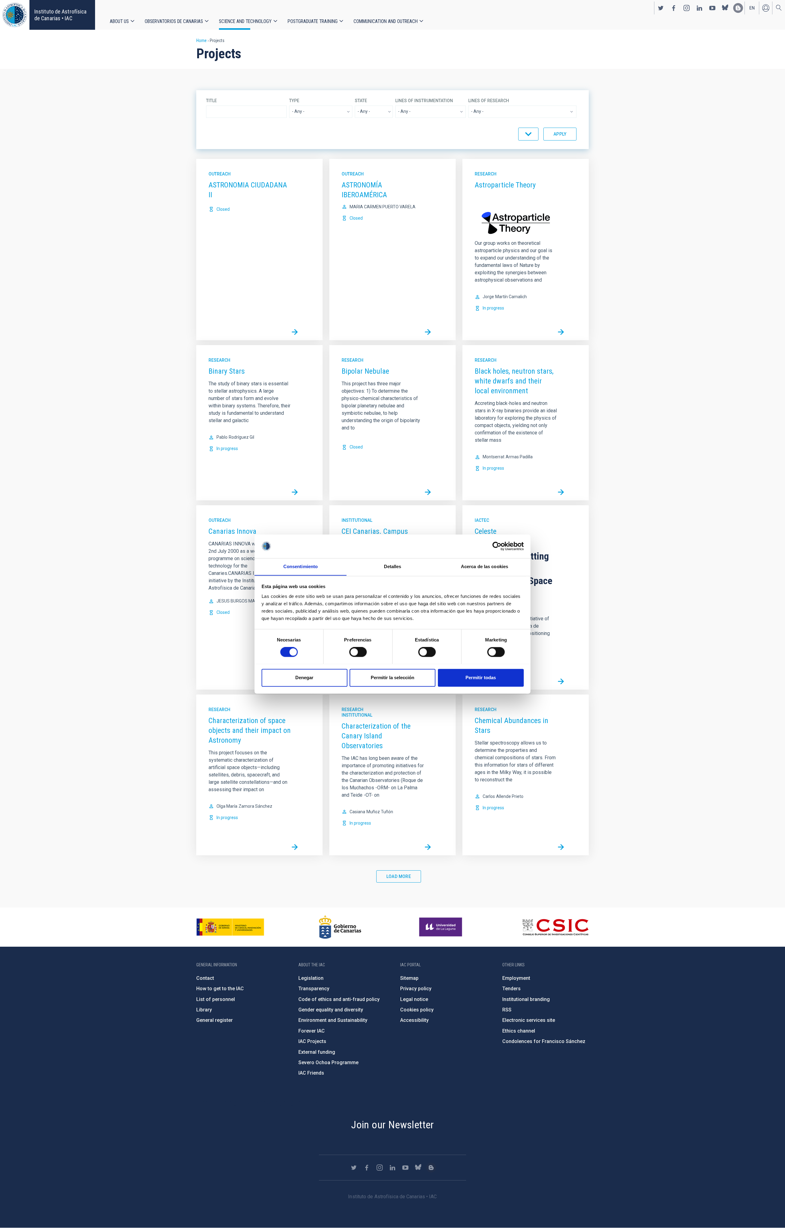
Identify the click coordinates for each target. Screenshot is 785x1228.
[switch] (358, 652)
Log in (765, 8)
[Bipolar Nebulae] (427, 492)
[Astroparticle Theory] (561, 332)
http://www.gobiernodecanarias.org (340, 927)
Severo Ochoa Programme (328, 1062)
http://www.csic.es (555, 927)
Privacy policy (415, 988)
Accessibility (414, 1020)
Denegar (304, 677)
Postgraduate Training (313, 21)
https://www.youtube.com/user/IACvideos (712, 8)
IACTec (482, 520)
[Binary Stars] (294, 492)
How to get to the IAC (220, 988)
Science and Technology (245, 21)
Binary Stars (227, 371)
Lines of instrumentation (424, 100)
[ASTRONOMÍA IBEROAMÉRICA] (427, 332)
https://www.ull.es (441, 927)
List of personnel (215, 999)
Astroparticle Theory (505, 185)
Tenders (511, 988)
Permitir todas (480, 677)
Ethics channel (518, 1031)
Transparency (313, 988)
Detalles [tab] (392, 566)
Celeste (485, 531)
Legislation (311, 978)
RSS (506, 1010)
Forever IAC (311, 1031)
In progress (493, 308)
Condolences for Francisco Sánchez (543, 1041)
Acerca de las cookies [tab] (484, 566)
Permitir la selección (392, 677)
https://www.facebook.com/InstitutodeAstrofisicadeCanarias (673, 8)
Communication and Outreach (386, 21)
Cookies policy (417, 1010)
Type (294, 100)
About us (119, 21)
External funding (316, 1052)
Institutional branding (526, 999)
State (361, 100)
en (752, 8)
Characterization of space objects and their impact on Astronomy (250, 730)
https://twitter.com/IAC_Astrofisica (660, 8)
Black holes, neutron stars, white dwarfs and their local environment (514, 381)
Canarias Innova (232, 531)
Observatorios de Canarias (174, 21)
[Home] (14, 15)
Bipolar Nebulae (365, 371)
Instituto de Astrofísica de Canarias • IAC (60, 14)
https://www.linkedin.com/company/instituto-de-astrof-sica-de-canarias (699, 8)
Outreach (220, 173)
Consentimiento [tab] (300, 566)
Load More (398, 876)
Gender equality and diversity (330, 1010)
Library (204, 1010)
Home (201, 40)
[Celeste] (561, 681)
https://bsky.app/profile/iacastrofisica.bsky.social (725, 8)
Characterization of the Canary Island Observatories (376, 736)
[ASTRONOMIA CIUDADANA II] (294, 332)
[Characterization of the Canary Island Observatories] (427, 847)
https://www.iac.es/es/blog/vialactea (738, 8)
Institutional (357, 520)
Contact (205, 978)
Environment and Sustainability (332, 1020)
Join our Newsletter (392, 1124)
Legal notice (414, 999)
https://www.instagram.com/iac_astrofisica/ (686, 8)
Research (485, 173)
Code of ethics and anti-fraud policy (339, 999)
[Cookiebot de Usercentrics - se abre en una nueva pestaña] (497, 546)
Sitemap (409, 978)
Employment (516, 978)
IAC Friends (311, 1073)
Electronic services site (528, 1020)
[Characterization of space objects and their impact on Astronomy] (294, 847)
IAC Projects (312, 1041)
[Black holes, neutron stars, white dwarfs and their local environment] (561, 492)
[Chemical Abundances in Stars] (561, 847)
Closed (223, 209)
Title (211, 100)
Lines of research (488, 100)
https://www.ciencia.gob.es (230, 927)
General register (214, 1020)
